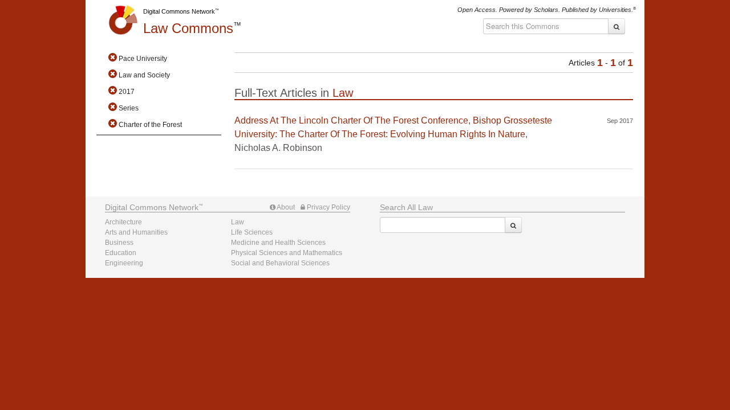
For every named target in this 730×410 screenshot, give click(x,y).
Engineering (124, 263)
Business (119, 243)
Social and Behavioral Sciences (280, 263)
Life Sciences (252, 232)
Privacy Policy (327, 207)
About (285, 207)
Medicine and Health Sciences (278, 243)
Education (120, 253)
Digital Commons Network (179, 11)
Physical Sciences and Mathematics (286, 253)
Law (188, 28)
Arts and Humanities (136, 232)
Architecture (123, 222)
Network (151, 207)
